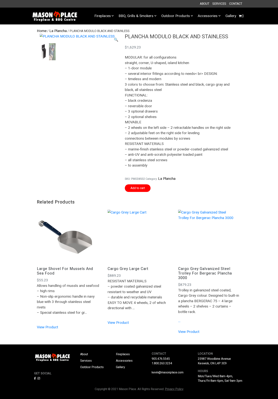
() (243, 16)
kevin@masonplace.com (167, 372)
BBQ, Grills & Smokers (136, 16)
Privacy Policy (174, 389)
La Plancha (58, 31)
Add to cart (137, 188)
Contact (235, 4)
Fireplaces (102, 16)
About (204, 4)
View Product (47, 327)
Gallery (230, 16)
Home (42, 31)
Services (219, 4)
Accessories (207, 16)
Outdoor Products (175, 16)
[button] (116, 40)
